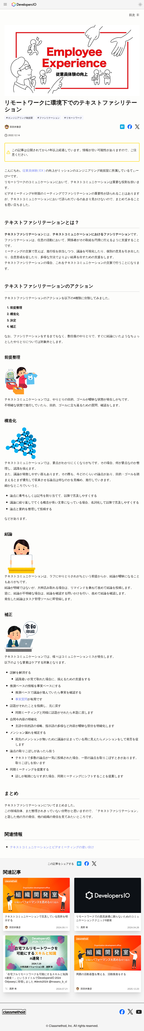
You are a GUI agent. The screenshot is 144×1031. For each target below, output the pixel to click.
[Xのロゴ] (130, 1011)
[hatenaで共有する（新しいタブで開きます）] (122, 126)
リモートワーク (74, 117)
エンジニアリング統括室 (20, 117)
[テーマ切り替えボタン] (140, 4)
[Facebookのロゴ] (122, 1011)
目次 (132, 15)
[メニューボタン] (5, 5)
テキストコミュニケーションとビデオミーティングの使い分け (52, 847)
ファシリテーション (49, 117)
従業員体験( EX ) (33, 170)
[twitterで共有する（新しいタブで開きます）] (137, 126)
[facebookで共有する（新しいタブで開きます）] (130, 126)
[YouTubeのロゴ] (139, 1011)
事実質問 (21, 699)
